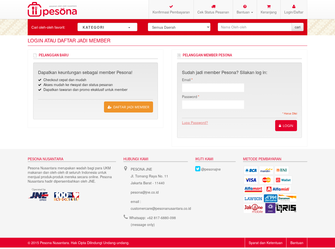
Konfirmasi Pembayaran (171, 12)
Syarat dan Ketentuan (266, 242)
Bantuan (296, 242)
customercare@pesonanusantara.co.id (161, 208)
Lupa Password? (195, 122)
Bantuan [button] (244, 12)
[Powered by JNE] (39, 194)
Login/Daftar (293, 12)
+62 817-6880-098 (161, 217)
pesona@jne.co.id (145, 192)
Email (186, 79)
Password (189, 96)
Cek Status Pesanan (213, 12)
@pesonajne (211, 169)
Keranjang (269, 12)
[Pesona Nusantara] (52, 9)
